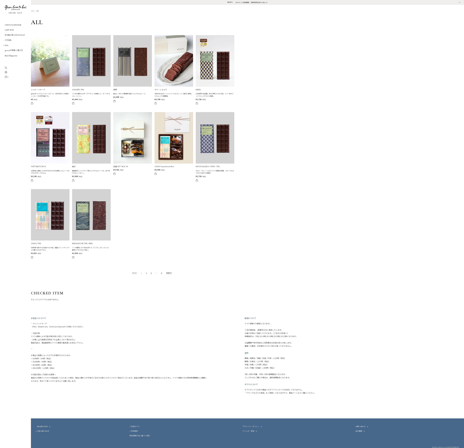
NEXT (169, 273)
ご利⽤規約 (134, 431)
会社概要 (358, 431)
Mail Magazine (11, 56)
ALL (6, 45)
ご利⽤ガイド (135, 427)
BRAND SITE (42, 427)
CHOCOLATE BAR (13, 25)
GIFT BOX (9, 30)
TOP (32, 11)
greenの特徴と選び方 (14, 50)
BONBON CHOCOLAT (15, 35)
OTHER (8, 40)
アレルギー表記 (248, 431)
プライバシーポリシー (251, 427)
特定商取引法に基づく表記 (140, 436)
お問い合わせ (360, 427)
